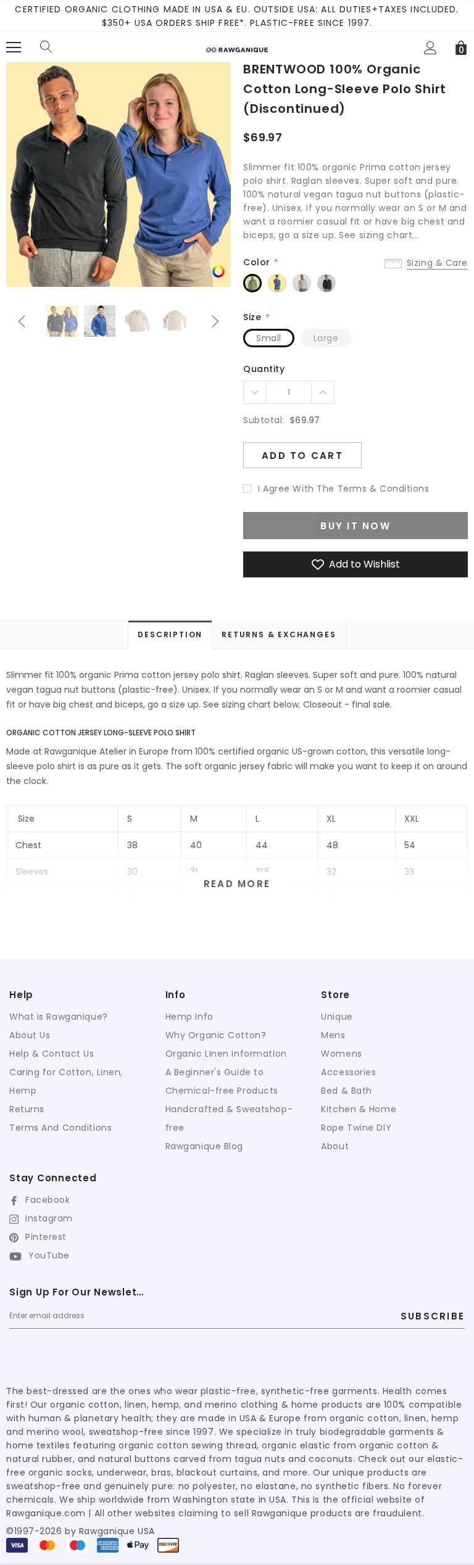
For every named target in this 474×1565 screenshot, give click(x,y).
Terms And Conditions (60, 1127)
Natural (302, 283)
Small (268, 338)
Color (260, 262)
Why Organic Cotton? (216, 1035)
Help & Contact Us (51, 1053)
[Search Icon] (46, 47)
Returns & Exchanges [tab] (279, 634)
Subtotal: (264, 420)
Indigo (277, 283)
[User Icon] (430, 47)
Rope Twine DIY (356, 1127)
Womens (341, 1053)
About (335, 1146)
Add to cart (302, 455)
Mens (333, 1035)
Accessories (348, 1072)
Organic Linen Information (226, 1053)
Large (326, 338)
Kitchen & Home (358, 1109)
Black (326, 283)
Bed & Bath (346, 1090)
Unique (336, 1016)
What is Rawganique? (58, 1016)
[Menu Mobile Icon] (13, 47)
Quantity (264, 369)
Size (255, 317)
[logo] (237, 45)
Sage (252, 283)
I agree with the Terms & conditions (344, 488)
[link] (218, 271)
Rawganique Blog (204, 1146)
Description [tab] (170, 634)
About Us (29, 1035)
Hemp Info (189, 1016)
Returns (26, 1109)
